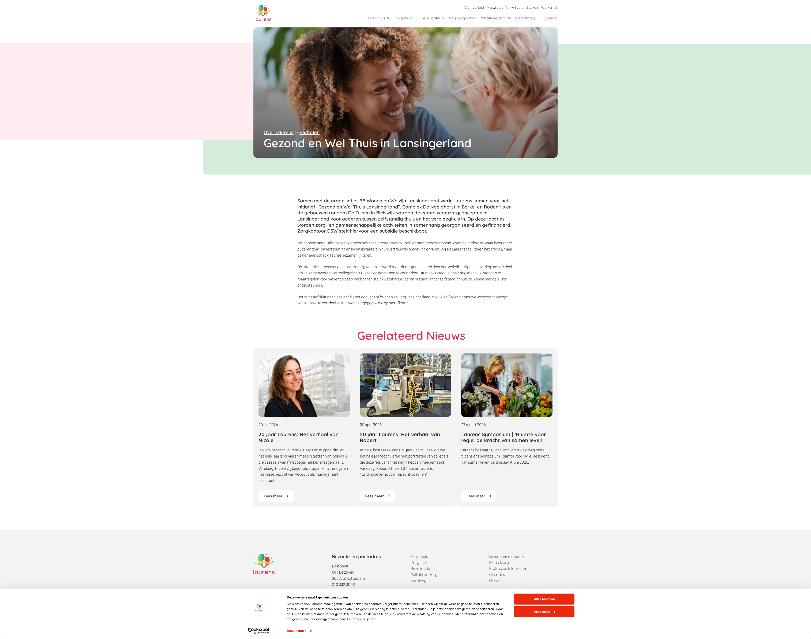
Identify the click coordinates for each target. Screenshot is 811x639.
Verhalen (309, 132)
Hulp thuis (376, 18)
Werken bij (549, 7)
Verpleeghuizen (462, 18)
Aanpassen (542, 611)
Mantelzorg (525, 18)
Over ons (497, 574)
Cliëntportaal (474, 7)
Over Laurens (279, 132)
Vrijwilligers (514, 7)
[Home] (263, 12)
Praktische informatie (507, 568)
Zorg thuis (403, 18)
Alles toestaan (544, 599)
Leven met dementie (506, 556)
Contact (551, 18)
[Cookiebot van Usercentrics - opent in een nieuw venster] (258, 631)
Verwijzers (495, 7)
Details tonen (296, 630)
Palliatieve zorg (492, 18)
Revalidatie (430, 18)
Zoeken (532, 7)
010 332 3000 (343, 584)
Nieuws (495, 580)
